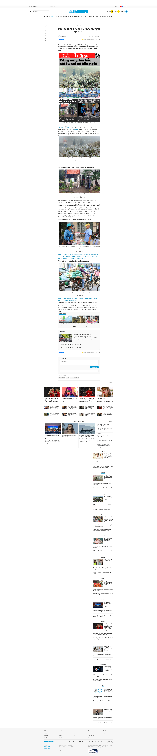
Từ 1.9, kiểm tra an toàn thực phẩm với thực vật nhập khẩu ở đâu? (102, 505)
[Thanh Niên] (59, 36)
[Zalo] (127, 7)
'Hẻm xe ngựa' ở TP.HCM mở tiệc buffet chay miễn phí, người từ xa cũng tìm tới (108, 519)
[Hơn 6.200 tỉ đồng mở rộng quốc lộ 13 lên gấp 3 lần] (98, 499)
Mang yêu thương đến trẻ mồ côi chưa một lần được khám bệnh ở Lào (108, 582)
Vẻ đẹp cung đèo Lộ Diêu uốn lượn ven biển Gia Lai (102, 551)
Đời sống (63, 16)
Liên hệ (59, 6)
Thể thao (90, 16)
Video (100, 16)
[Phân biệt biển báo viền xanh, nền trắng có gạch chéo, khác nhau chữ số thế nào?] (98, 690)
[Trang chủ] (44, 16)
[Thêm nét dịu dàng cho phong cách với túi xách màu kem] (98, 712)
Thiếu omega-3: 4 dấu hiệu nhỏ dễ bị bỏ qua (102, 659)
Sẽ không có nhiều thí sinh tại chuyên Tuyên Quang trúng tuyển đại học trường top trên (102, 611)
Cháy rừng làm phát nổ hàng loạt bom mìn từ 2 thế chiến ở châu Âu (102, 488)
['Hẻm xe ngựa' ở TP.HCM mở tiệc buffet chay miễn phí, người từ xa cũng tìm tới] (98, 519)
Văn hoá (75, 733)
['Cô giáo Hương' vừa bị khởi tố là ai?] (98, 562)
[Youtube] (121, 7)
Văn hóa (82, 16)
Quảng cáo (75, 741)
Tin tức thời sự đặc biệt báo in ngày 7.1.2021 (82, 334)
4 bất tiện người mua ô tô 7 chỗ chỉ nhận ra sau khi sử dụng (102, 697)
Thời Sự (67, 377)
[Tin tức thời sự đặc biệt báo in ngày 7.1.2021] (65, 338)
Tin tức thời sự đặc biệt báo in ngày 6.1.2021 (71, 347)
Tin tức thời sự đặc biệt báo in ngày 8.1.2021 (71, 344)
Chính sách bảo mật (92, 741)
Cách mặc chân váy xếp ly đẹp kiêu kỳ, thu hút (102, 722)
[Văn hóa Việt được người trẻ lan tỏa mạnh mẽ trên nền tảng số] (98, 605)
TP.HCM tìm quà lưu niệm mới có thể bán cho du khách (102, 547)
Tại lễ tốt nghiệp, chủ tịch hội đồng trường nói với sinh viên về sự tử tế (102, 616)
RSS (80, 741)
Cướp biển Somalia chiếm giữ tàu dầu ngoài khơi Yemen (102, 484)
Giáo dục (75, 16)
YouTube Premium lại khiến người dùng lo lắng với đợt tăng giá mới (103, 675)
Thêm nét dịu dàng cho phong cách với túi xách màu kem (108, 711)
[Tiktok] (125, 7)
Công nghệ (94, 16)
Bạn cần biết (50, 6)
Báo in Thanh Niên (62, 377)
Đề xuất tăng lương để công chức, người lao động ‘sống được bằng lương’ (108, 455)
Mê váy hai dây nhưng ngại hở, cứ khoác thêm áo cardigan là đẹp (102, 718)
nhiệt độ (76, 129)
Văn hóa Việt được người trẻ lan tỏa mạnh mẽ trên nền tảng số (107, 604)
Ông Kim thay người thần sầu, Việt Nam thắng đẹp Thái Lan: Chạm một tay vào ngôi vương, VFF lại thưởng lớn (108, 627)
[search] (41, 11)
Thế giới (55, 16)
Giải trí (86, 16)
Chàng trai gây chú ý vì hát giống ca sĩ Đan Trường (102, 573)
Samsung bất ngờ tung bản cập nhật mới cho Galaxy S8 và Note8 (102, 680)
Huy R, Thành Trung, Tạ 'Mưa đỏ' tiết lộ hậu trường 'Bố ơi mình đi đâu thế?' (102, 568)
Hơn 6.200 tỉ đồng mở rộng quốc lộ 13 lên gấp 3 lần (108, 498)
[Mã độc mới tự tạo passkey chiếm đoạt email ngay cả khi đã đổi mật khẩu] (98, 669)
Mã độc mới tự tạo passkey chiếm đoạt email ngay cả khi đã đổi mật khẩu (108, 668)
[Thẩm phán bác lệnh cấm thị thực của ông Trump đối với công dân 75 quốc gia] (98, 478)
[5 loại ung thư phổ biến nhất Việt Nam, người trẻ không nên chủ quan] (98, 649)
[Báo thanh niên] (78, 11)
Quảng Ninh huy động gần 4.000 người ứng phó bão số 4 (102, 462)
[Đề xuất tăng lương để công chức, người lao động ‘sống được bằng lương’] (98, 456)
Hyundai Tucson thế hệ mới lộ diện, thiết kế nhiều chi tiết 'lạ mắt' (102, 701)
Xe (97, 16)
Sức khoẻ (61, 733)
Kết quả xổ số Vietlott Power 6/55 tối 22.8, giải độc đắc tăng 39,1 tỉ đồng (102, 525)
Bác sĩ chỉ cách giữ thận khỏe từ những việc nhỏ (102, 655)
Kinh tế (59, 16)
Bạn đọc (105, 730)
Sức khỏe (67, 16)
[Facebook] (123, 7)
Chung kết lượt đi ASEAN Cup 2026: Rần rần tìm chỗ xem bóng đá (103, 590)
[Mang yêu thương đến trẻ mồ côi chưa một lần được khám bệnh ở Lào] (98, 583)
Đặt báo (70, 741)
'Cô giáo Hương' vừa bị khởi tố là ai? (108, 560)
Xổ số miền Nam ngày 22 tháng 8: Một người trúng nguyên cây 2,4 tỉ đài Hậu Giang (102, 530)
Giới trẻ (71, 16)
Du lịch (78, 16)
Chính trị (48, 16)
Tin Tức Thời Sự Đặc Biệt (74, 377)
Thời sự (51, 16)
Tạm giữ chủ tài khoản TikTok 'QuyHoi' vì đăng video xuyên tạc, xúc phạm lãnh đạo (103, 467)
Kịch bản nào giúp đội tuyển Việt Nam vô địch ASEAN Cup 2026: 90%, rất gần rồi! (102, 634)
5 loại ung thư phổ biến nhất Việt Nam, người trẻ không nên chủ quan (108, 648)
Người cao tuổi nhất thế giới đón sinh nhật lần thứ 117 (108, 539)
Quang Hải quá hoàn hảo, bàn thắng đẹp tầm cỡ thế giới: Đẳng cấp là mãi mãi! (103, 638)
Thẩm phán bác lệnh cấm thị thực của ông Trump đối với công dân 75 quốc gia (108, 477)
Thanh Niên (63, 36)
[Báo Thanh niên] (48, 741)
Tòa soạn (84, 741)
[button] (45, 26)
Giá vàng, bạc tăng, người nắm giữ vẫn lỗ (101, 509)
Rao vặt (104, 733)
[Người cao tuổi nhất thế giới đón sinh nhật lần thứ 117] (98, 541)
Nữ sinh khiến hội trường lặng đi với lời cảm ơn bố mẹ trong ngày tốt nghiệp (103, 594)
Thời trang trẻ (109, 16)
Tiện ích (55, 6)
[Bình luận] (45, 35)
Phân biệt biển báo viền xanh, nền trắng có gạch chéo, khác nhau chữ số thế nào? (108, 690)
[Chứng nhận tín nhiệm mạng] (93, 751)
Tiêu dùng (104, 16)
